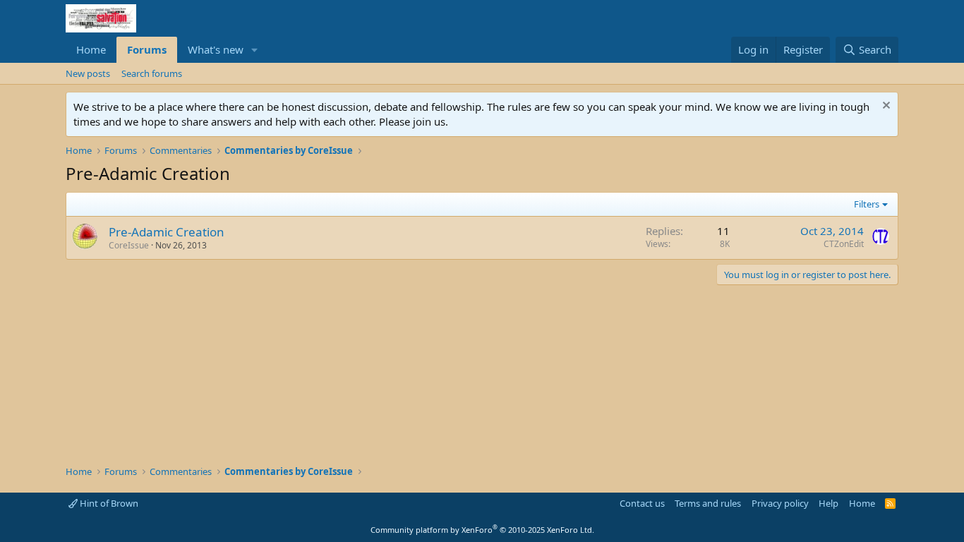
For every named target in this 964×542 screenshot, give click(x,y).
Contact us (642, 503)
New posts (88, 73)
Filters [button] (866, 204)
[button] (255, 50)
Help (828, 503)
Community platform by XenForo (482, 529)
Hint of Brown (108, 503)
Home (91, 49)
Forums (147, 49)
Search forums (151, 73)
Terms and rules (708, 503)
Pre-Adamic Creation (166, 232)
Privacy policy (780, 503)
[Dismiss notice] (885, 107)
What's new (215, 49)
